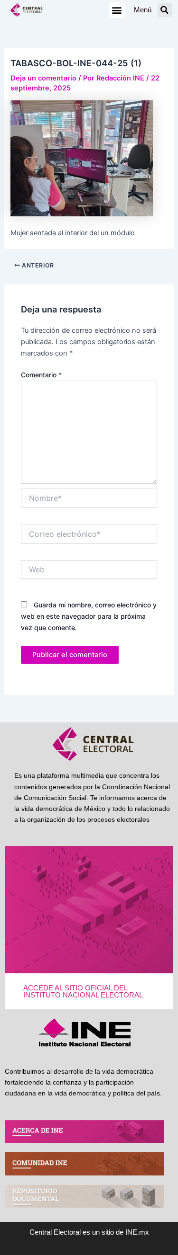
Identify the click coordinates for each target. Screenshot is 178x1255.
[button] (117, 10)
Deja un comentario (43, 78)
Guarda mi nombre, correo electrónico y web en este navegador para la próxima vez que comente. (89, 616)
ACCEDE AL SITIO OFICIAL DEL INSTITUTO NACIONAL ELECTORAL (83, 991)
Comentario (41, 375)
